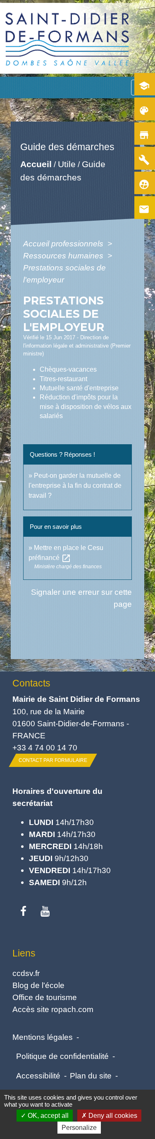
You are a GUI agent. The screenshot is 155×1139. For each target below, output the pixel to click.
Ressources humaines (64, 255)
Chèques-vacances (68, 369)
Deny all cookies (112, 1115)
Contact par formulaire (53, 760)
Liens (24, 953)
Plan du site (91, 1075)
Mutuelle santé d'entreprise (79, 388)
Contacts (31, 683)
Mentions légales (42, 1037)
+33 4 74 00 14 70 (44, 747)
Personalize (79, 1127)
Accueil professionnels (64, 243)
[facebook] (23, 911)
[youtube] (45, 911)
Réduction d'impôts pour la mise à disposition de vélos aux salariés (85, 406)
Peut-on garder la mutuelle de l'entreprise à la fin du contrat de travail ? (75, 485)
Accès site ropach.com (52, 1009)
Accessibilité (38, 1075)
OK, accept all (47, 1115)
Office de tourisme (44, 997)
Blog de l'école (38, 985)
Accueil (36, 164)
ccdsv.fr (26, 973)
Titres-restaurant (63, 378)
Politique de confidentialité (62, 1056)
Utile (67, 164)
